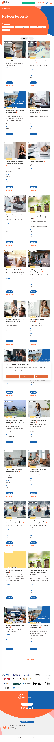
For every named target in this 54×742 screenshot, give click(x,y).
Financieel (33, 27)
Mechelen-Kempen (7, 27)
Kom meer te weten (10, 372)
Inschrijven (10, 85)
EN (18, 737)
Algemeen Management (21, 27)
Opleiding (5, 30)
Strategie (41, 27)
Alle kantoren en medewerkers (27, 711)
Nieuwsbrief (25, 737)
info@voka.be (13, 729)
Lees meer (9, 83)
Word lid (34, 737)
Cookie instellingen (35, 740)
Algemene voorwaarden (12, 740)
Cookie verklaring (28, 740)
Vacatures (30, 737)
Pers (21, 737)
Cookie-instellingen (41, 376)
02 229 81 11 (13, 727)
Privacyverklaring (21, 740)
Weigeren (27, 376)
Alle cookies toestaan (12, 376)
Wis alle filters (7, 24)
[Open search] (47, 2)
